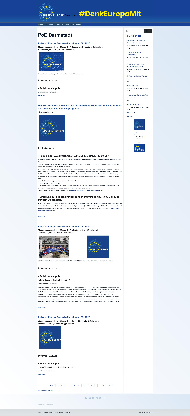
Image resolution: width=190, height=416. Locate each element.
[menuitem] (40, 24)
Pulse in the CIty (132, 85)
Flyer (96, 190)
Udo (152, 412)
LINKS (129, 116)
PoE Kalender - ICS (131, 113)
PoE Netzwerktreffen (133, 104)
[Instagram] (89, 398)
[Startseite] (94, 11)
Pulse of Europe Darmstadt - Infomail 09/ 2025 (64, 43)
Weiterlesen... (41, 95)
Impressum (40, 404)
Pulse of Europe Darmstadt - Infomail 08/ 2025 (64, 226)
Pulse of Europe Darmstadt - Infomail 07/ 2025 (64, 317)
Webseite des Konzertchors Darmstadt (79, 190)
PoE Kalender (133, 35)
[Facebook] (86, 398)
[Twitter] (93, 398)
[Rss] (100, 398)
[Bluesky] (96, 398)
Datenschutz (49, 404)
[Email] (103, 398)
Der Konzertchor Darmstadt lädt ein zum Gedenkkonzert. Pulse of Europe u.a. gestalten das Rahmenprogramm (79, 107)
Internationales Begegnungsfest (137, 95)
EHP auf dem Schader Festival (137, 76)
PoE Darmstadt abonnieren (45, 390)
